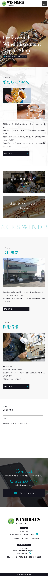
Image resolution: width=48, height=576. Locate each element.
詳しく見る (8, 154)
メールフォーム (26, 493)
